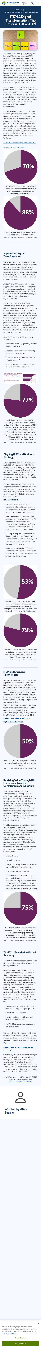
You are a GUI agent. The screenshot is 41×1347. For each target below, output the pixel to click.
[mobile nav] (37, 3)
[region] (20, 1333)
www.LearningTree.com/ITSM (20, 1082)
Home (17, 10)
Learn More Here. (9, 1333)
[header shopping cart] (32, 3)
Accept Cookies (20, 1344)
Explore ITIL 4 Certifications (13, 147)
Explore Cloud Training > (13, 722)
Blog (22, 10)
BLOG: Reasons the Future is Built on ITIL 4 (19, 143)
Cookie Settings (20, 1338)
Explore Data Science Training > (16, 718)
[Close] (38, 1323)
